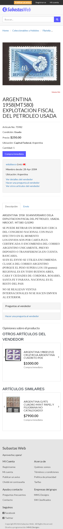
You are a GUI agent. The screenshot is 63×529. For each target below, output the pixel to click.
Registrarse (41, 2)
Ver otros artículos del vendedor (23, 186)
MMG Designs (41, 494)
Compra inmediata (14, 154)
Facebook (10, 512)
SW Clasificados (42, 499)
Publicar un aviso (11, 477)
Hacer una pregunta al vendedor (22, 182)
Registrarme (9, 467)
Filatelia (47, 30)
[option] (31, 64)
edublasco (11, 164)
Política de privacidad (45, 477)
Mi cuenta (54, 2)
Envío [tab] (26, 206)
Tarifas (37, 482)
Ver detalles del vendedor (19, 179)
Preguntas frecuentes (14, 494)
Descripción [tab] (11, 206)
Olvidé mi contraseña (14, 482)
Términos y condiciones (46, 472)
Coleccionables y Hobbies (25, 30)
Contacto (8, 499)
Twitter (9, 517)
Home (6, 30)
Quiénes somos (42, 467)
